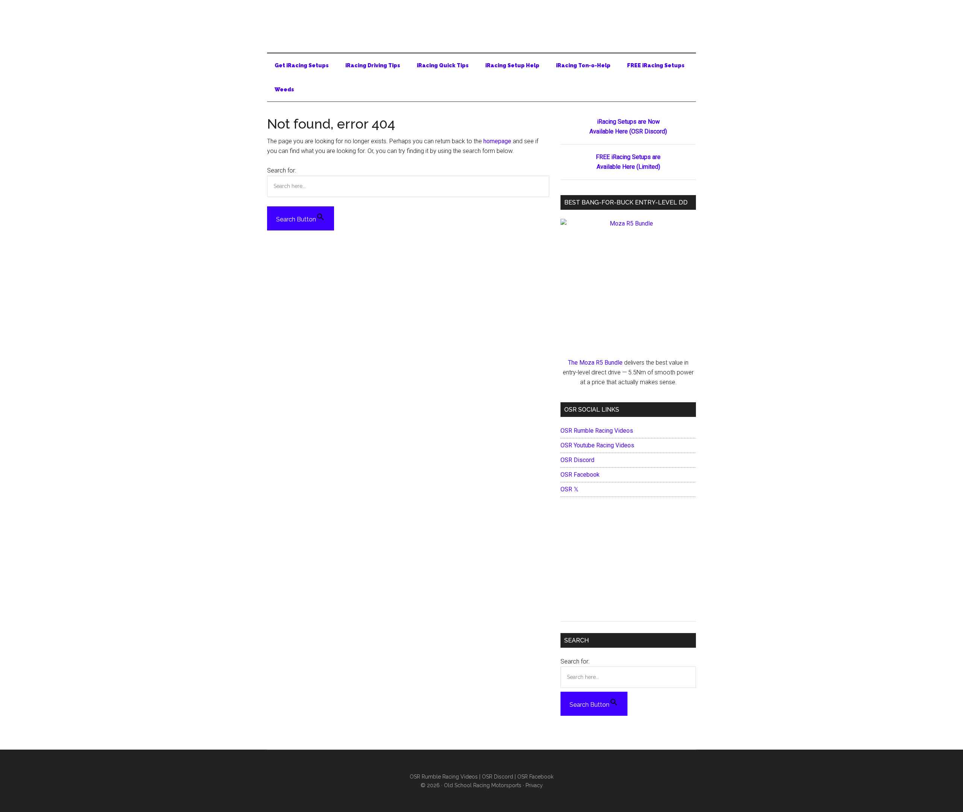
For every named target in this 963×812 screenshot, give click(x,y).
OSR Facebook (580, 474)
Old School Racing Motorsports (482, 785)
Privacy (534, 785)
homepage (497, 141)
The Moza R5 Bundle (595, 362)
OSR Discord (577, 460)
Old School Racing (481, 22)
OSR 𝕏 (569, 489)
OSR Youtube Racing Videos (597, 445)
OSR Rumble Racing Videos (596, 430)
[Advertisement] (628, 561)
